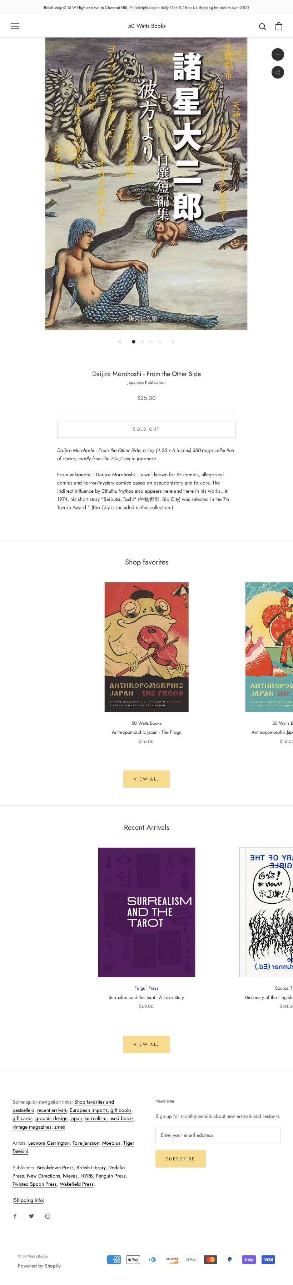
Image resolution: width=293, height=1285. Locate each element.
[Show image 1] (133, 341)
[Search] (263, 26)
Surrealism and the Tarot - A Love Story (146, 997)
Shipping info (28, 1200)
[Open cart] (278, 26)
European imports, (89, 1110)
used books (121, 1118)
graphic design (51, 1118)
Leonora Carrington (49, 1142)
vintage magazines (32, 1126)
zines (59, 1126)
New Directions (43, 1175)
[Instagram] (47, 1215)
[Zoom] (278, 54)
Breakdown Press (55, 1167)
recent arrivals (52, 1110)
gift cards (23, 1118)
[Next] (173, 341)
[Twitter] (31, 1215)
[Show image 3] (151, 341)
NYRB (86, 1175)
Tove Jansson (86, 1142)
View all (146, 779)
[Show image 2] (142, 341)
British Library (90, 1167)
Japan (76, 1118)
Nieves (70, 1175)
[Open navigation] (15, 26)
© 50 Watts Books (33, 1256)
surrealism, (96, 1118)
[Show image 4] (159, 341)
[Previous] (120, 341)
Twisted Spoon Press (35, 1184)
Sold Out (146, 429)
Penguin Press (111, 1175)
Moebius (111, 1142)
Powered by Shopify (39, 1265)
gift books (120, 1110)
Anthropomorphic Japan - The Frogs (146, 732)
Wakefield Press (77, 1184)
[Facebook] (15, 1215)
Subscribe (180, 1159)
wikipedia (80, 474)
